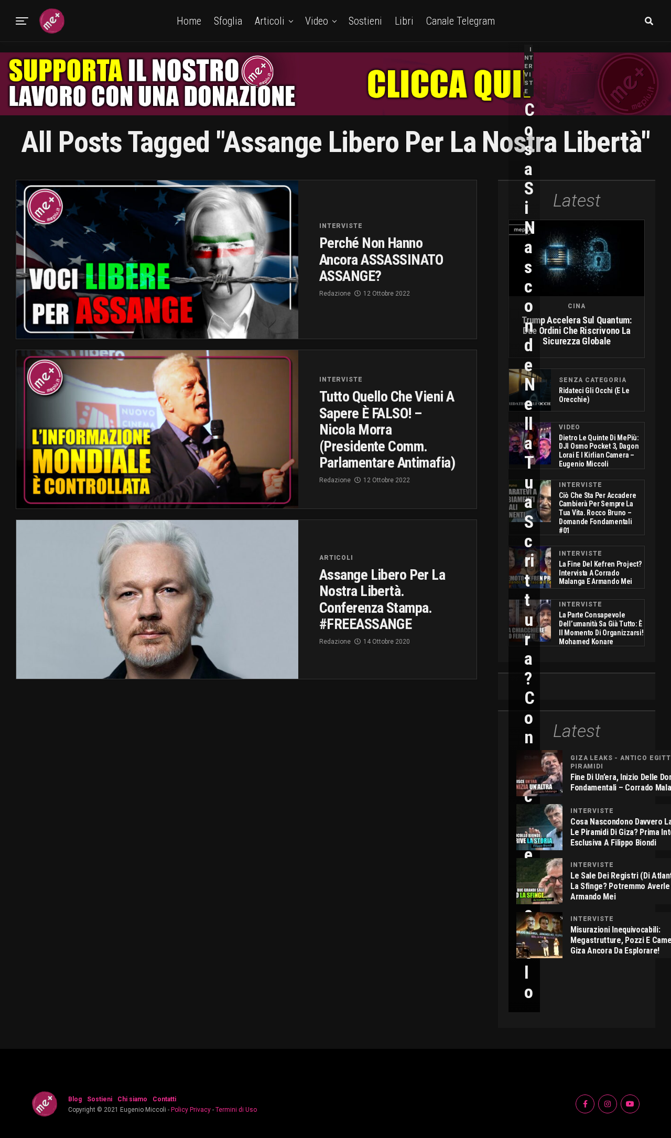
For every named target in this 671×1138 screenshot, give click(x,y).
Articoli (270, 21)
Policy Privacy (191, 1109)
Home (189, 21)
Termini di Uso (236, 1109)
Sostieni (365, 21)
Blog (75, 1099)
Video (316, 21)
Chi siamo (132, 1099)
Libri (404, 21)
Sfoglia (228, 21)
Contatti (164, 1099)
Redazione (335, 293)
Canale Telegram (460, 21)
